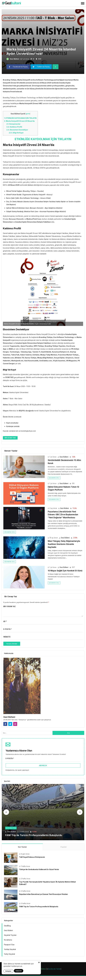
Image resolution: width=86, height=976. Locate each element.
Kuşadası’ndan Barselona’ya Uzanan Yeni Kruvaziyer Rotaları (43, 894)
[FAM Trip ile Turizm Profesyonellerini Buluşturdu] (43, 812)
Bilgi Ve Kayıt (16, 133)
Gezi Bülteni (14, 59)
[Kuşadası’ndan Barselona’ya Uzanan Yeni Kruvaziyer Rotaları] (10, 895)
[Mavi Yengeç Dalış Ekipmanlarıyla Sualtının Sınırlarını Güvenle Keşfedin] (24, 547)
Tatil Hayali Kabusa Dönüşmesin (32, 857)
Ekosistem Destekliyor (17, 130)
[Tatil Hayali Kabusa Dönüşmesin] (10, 857)
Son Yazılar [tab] (22, 847)
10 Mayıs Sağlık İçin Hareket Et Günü (65, 570)
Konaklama (8, 940)
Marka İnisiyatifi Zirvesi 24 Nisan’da (19, 121)
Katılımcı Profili (14, 127)
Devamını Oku (54, 478)
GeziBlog (7, 926)
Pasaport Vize (9, 945)
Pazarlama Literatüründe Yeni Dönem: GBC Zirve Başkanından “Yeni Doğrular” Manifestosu (63, 514)
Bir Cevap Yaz (10, 438)
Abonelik (43, 765)
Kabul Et (19, 971)
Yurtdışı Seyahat (10, 949)
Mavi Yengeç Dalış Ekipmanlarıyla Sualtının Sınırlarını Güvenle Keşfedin (64, 544)
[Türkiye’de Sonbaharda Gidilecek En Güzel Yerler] (10, 870)
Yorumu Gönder (11, 644)
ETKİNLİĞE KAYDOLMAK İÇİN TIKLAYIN (20, 118)
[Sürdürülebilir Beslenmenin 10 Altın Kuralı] (24, 466)
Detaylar (8, 971)
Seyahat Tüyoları (10, 935)
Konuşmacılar (13, 124)
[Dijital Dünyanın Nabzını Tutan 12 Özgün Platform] (24, 493)
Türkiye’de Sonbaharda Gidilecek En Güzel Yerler (39, 869)
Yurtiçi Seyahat (9, 954)
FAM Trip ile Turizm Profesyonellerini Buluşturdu (33, 835)
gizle (28, 114)
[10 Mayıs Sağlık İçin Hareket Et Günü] (24, 577)
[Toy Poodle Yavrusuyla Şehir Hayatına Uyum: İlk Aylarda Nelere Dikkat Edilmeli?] (10, 882)
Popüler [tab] (64, 847)
